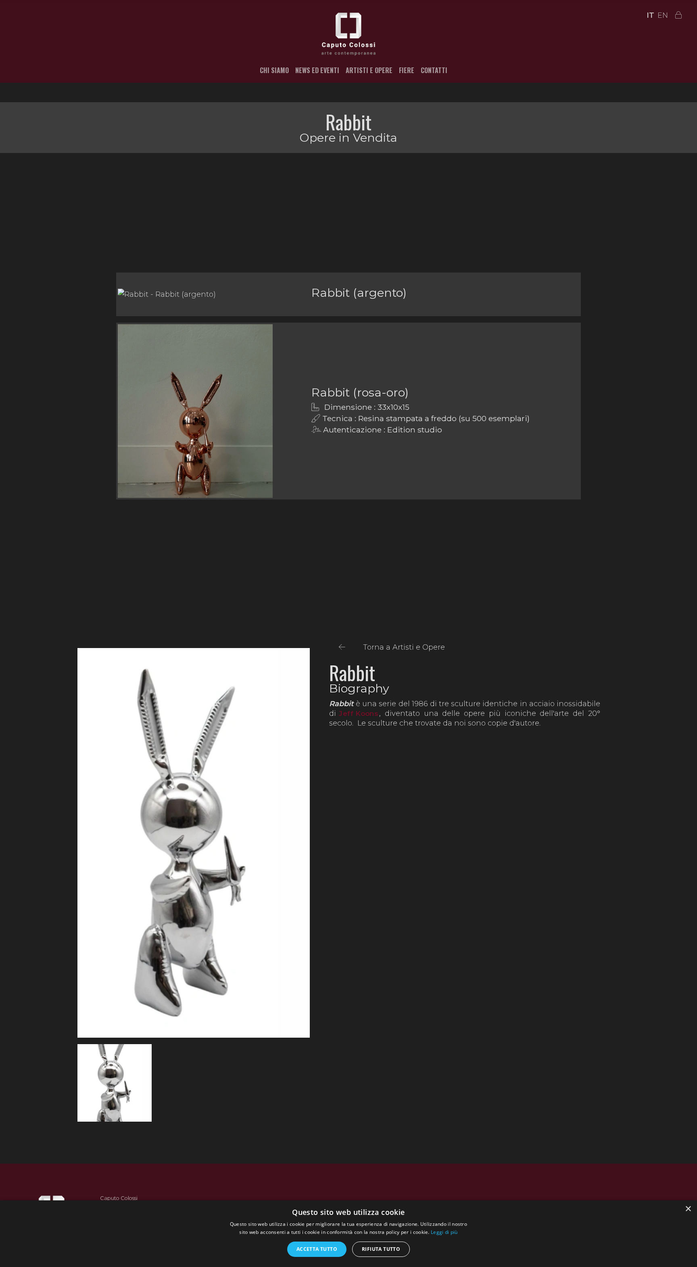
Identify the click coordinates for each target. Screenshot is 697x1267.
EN (662, 15)
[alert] (348, 1233)
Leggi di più (444, 1232)
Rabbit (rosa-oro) (360, 392)
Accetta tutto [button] (316, 1249)
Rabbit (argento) (359, 292)
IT (650, 15)
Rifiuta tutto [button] (381, 1249)
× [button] (688, 1209)
